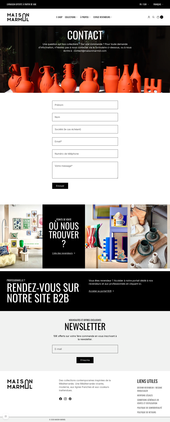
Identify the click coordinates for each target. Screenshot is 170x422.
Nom (57, 117)
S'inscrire (85, 360)
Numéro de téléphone (67, 153)
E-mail (58, 349)
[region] (85, 236)
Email (58, 141)
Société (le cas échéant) (68, 129)
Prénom (59, 104)
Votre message (64, 165)
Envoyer (60, 185)
